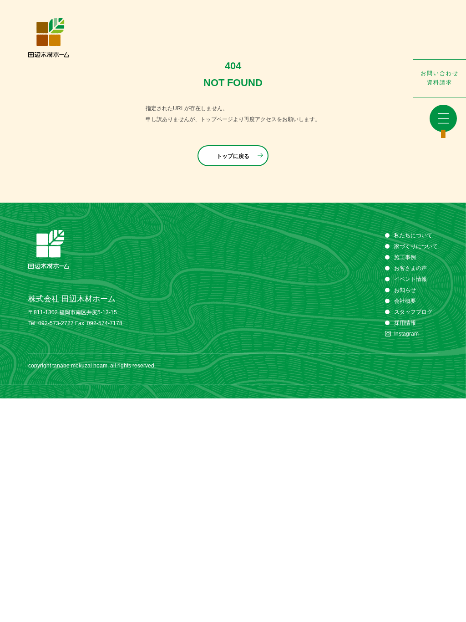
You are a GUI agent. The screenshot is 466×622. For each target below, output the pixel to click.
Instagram (406, 334)
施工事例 (405, 257)
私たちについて (413, 235)
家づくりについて (416, 246)
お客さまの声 (410, 268)
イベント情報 (410, 279)
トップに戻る (233, 156)
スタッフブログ (413, 312)
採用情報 (405, 323)
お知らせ (405, 290)
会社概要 (405, 301)
